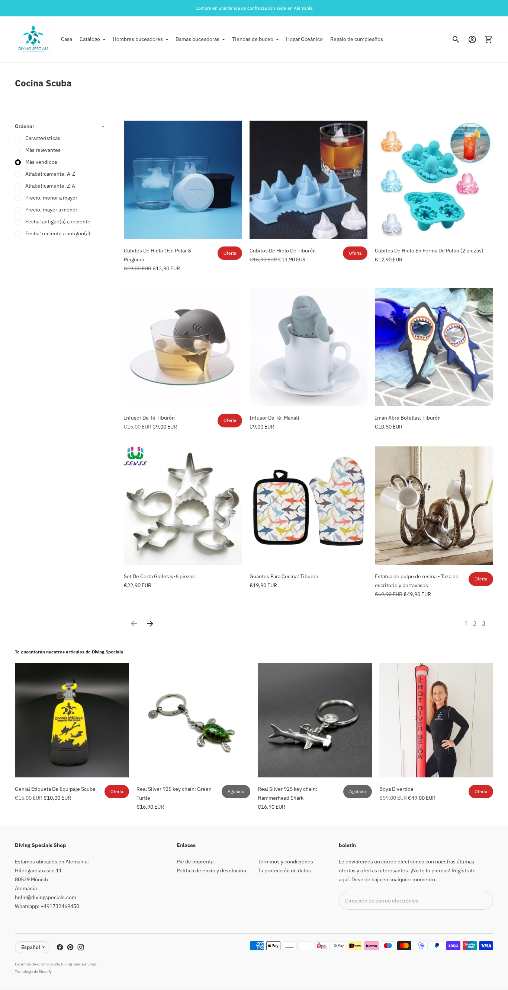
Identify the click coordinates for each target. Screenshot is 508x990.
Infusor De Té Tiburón (149, 417)
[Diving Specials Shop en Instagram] (80, 947)
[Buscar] (456, 39)
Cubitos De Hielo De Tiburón (283, 250)
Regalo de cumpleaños (356, 39)
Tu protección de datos (284, 870)
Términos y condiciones (285, 861)
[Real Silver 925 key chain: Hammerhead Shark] (315, 720)
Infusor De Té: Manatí (274, 417)
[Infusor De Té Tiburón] (183, 347)
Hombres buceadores (138, 39)
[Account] (472, 39)
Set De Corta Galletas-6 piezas (159, 576)
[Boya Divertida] (436, 720)
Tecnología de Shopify (33, 971)
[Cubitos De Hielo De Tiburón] (309, 180)
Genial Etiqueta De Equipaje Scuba (55, 789)
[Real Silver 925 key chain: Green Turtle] (193, 720)
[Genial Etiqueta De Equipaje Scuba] (72, 720)
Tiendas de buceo (252, 39)
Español (30, 947)
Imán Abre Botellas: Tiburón (408, 417)
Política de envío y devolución (211, 870)
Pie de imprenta (195, 861)
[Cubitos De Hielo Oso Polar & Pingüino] (183, 180)
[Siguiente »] (150, 623)
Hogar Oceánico (304, 39)
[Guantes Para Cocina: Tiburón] (309, 505)
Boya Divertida (396, 789)
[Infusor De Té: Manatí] (309, 347)
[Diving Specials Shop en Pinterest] (70, 947)
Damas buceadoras (197, 39)
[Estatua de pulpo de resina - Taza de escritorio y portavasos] (434, 505)
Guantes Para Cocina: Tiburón (284, 576)
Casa (66, 39)
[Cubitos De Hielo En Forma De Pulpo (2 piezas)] (434, 180)
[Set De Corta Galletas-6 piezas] (183, 505)
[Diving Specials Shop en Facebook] (60, 947)
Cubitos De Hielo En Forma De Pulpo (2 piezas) (429, 250)
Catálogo (90, 39)
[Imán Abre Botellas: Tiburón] (434, 347)
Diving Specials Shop (78, 964)
